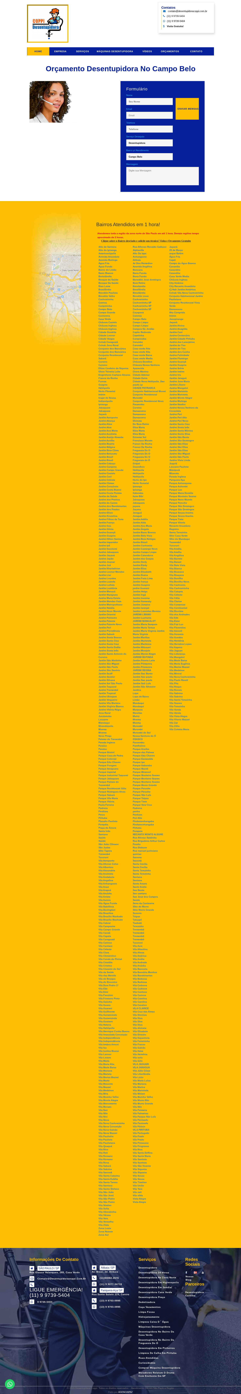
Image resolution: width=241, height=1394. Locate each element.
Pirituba (103, 818)
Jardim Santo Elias (179, 434)
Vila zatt (137, 1192)
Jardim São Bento (179, 437)
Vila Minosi (175, 673)
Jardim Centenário (179, 335)
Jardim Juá (105, 565)
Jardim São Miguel (109, 663)
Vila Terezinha (177, 706)
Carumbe (138, 342)
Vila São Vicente (142, 1166)
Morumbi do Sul (142, 732)
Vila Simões (105, 1205)
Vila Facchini (106, 995)
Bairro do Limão (107, 269)
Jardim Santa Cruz (109, 640)
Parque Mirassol (142, 772)
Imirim (102, 394)
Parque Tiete (140, 801)
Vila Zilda (104, 1225)
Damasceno (139, 411)
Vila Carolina (140, 998)
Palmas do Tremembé (110, 739)
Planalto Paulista (108, 821)
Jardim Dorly (140, 562)
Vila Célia (174, 598)
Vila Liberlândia (141, 1074)
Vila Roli (103, 1152)
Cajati (172, 260)
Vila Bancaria (140, 969)
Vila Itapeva (175, 647)
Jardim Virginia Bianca (111, 706)
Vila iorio (138, 1057)
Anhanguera (140, 256)
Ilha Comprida (177, 312)
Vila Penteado (140, 1120)
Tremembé (104, 854)
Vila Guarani (105, 1008)
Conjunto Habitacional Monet (149, 391)
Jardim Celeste (107, 480)
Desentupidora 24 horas (154, 1272)
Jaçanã (103, 414)
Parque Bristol (106, 752)
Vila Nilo (103, 1113)
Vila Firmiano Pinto (109, 998)
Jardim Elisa (139, 568)
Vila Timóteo (140, 1182)
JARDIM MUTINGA (143, 657)
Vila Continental (178, 608)
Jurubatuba (105, 716)
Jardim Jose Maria (179, 381)
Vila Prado (138, 1136)
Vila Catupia (176, 591)
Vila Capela (105, 936)
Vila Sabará (105, 1166)
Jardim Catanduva (143, 555)
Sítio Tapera (105, 850)
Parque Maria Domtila (181, 493)
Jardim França (106, 522)
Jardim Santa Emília (109, 647)
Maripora (138, 709)
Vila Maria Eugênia (179, 663)
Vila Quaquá (105, 1146)
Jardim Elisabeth (142, 571)
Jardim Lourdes (107, 578)
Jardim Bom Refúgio (144, 539)
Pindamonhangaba (143, 821)
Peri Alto (137, 818)
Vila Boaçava (176, 575)
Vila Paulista (105, 1139)
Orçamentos (170, 51)
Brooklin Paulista (108, 292)
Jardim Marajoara (108, 594)
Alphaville (138, 250)
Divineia (137, 420)
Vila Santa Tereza (108, 1182)
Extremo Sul (139, 437)
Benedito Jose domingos (147, 279)
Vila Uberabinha (107, 1212)
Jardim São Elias (178, 443)
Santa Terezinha (142, 870)
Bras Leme (104, 286)
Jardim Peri (105, 627)
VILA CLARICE (141, 1008)
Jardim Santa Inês (109, 650)
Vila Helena (105, 1024)
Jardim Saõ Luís (142, 683)
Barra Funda (140, 273)
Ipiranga (103, 404)
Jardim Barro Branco (144, 532)
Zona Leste (105, 1228)
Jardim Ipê (104, 545)
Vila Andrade (140, 962)
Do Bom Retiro (141, 424)
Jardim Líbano (177, 384)
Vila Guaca (104, 1005)
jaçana (136, 506)
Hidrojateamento (149, 1317)
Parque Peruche (142, 788)
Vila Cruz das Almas (144, 1011)
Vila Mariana (105, 1070)
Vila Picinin (139, 1126)
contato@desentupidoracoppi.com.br (187, 11)
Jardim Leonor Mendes (111, 571)
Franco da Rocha (108, 378)
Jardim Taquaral (107, 686)
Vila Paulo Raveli (178, 680)
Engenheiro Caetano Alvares (114, 375)
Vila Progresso (141, 1146)
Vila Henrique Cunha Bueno (114, 1031)
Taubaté (137, 923)
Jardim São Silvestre (144, 686)
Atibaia (137, 260)
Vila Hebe (138, 1051)
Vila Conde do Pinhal (110, 959)
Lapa (135, 693)
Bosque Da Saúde (109, 283)
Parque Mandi (140, 768)
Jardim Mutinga (178, 401)
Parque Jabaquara (109, 778)
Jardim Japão (106, 558)
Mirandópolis (106, 726)
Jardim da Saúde (108, 496)
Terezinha (138, 926)
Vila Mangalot (177, 657)
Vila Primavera (141, 1143)
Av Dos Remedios (142, 263)
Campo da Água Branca (182, 263)
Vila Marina (139, 1087)
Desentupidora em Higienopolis (159, 1282)
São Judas (104, 847)
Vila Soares (175, 703)
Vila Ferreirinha (141, 1041)
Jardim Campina (108, 466)
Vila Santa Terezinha (180, 699)
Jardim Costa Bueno (110, 489)
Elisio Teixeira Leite (109, 371)
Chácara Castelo (108, 322)
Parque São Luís (142, 795)
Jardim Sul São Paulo (110, 683)
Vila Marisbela (140, 1090)
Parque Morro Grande (145, 785)
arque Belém (176, 253)
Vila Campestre (107, 926)
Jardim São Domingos (181, 440)
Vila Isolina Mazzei (109, 1051)
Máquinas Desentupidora (115, 51)
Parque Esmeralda (143, 759)
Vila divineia (139, 1028)
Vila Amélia (175, 552)
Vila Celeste (105, 949)
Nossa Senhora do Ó (144, 736)
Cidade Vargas (107, 338)
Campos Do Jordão (143, 329)
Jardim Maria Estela (109, 598)
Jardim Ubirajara (108, 696)
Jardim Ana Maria (108, 430)
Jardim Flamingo (178, 358)
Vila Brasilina (106, 913)
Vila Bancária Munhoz (145, 972)
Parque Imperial (107, 772)
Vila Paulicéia (106, 1136)
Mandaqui (104, 722)
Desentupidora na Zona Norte (157, 1277)
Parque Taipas (141, 798)
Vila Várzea (105, 1215)
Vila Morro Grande (143, 1103)
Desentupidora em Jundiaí (155, 1287)
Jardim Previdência (109, 631)
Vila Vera (103, 1218)
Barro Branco (106, 273)
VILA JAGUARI (141, 1064)
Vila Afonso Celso (108, 864)
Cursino (103, 361)
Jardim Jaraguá (178, 378)
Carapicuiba (139, 338)
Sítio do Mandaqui (179, 539)
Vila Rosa (104, 1162)
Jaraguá (137, 512)
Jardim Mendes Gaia (110, 601)
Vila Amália (175, 548)
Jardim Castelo (107, 473)
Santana (103, 834)
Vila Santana (105, 1185)
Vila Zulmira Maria (179, 729)
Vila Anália (138, 959)
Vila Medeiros (106, 1090)
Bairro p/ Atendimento (137, 150)
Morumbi (138, 726)
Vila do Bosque (107, 978)
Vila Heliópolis (107, 1028)
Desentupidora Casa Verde (155, 1292)
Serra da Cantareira (143, 903)
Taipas (136, 916)
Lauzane (103, 719)
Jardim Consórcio (108, 486)
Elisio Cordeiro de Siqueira (113, 368)
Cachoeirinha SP (142, 302)
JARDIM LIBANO (142, 614)
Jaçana (137, 509)
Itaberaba (138, 493)
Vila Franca (139, 1044)
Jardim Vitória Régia (110, 709)
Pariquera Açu (177, 480)
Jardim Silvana (107, 680)
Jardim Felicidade (179, 355)
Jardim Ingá (139, 594)
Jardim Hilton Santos (110, 539)
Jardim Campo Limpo (145, 552)
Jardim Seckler (107, 677)
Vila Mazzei (105, 1087)
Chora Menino (141, 371)
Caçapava (138, 312)
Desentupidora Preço (152, 1297)
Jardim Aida (139, 522)
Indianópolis (106, 401)
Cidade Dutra (140, 378)
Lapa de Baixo (141, 696)
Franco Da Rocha (142, 443)
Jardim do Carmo (108, 503)
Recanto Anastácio (180, 526)
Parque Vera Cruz (142, 805)
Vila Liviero (105, 1057)
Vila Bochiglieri (107, 910)
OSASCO (138, 739)
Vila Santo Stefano (109, 1189)
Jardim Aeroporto (108, 417)
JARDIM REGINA (142, 670)
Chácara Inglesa (108, 325)
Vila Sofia (104, 1208)
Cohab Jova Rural (109, 345)
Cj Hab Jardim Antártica (182, 289)
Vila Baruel (175, 562)
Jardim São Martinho (110, 660)
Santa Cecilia (140, 864)
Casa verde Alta (141, 348)
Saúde (102, 837)
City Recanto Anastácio (182, 286)
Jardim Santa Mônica (181, 430)
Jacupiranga (176, 319)
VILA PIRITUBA (141, 1129)
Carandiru (174, 269)
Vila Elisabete (140, 1031)
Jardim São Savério (109, 670)
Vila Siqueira (140, 1169)
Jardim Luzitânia (108, 588)
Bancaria (138, 269)
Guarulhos (139, 466)
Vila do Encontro (108, 982)
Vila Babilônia (106, 906)
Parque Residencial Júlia (112, 788)
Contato (196, 51)
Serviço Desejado (135, 136)
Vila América (139, 955)
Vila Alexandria (107, 870)
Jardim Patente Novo (110, 624)
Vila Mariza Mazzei (109, 1077)
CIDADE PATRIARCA (144, 388)
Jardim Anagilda (178, 329)
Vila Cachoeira (177, 585)
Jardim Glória (106, 529)
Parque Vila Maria (108, 798)
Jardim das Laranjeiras (182, 342)
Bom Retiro (139, 283)
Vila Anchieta (106, 873)
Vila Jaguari (175, 650)
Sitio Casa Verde (178, 535)
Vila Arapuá (105, 890)
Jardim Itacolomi (108, 548)
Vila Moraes (105, 1106)
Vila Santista (140, 1159)
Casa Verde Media (179, 276)
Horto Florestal (107, 391)
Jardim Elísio (106, 512)
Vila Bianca (175, 568)
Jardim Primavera (142, 663)
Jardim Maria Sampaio (145, 624)
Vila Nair (103, 1110)
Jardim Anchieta (108, 434)
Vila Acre (137, 946)
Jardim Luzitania (142, 617)
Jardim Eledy (140, 565)
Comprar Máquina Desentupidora (159, 1367)
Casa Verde (105, 319)
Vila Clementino (107, 955)
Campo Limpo (140, 322)
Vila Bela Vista (177, 565)
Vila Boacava (176, 571)
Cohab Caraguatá (108, 342)
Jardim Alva (105, 427)
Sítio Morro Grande (143, 910)
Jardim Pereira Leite (144, 660)
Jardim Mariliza (141, 637)
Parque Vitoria (177, 522)
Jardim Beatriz (106, 443)
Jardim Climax (106, 483)
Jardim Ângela (141, 529)
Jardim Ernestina (108, 516)
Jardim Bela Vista (142, 535)
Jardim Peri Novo (178, 420)
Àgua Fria (104, 263)
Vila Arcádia (105, 893)
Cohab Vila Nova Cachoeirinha (186, 292)
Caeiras (103, 302)
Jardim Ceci (105, 476)
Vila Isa (103, 1047)
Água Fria (174, 256)
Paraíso (103, 745)
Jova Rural (104, 713)
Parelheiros (139, 745)
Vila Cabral (104, 923)
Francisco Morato (142, 440)
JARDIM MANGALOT (144, 621)
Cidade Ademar (141, 375)
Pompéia (103, 824)
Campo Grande (107, 312)
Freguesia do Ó (141, 460)
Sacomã (137, 860)
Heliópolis (104, 388)
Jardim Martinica (142, 644)
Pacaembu (138, 742)
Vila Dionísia (140, 1015)
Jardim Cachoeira (142, 545)
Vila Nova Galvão (108, 1129)
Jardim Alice (105, 424)
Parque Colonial (107, 759)
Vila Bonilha (176, 578)
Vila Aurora (105, 900)
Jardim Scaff (105, 673)
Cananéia (174, 266)
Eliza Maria (139, 427)
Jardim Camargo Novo (145, 548)
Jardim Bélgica (107, 447)
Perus (102, 814)
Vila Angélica (176, 555)
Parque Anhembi (178, 486)
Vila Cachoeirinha (179, 588)
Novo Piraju (105, 736)
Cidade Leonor (107, 335)
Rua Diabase (140, 847)
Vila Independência (109, 1038)
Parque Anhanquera (180, 483)
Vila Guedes (176, 637)
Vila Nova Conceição (110, 1126)
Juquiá (173, 463)
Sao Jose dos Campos (145, 896)
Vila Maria (104, 1061)
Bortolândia (105, 276)
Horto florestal (141, 483)
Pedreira (103, 808)
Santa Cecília (140, 867)
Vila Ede (103, 988)
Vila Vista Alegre (178, 716)
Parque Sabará (107, 795)
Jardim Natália (106, 608)
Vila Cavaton (140, 1005)
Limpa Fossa (147, 1312)
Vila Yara (137, 1189)
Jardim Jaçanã (107, 555)
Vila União (138, 1185)
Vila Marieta (105, 1074)
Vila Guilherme (107, 1011)
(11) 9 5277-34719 (111, 1284)
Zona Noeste (106, 1231)
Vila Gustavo (106, 1021)
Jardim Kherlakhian (109, 568)
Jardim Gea (105, 526)
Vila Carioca (105, 942)
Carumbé (138, 345)
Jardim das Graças (143, 558)
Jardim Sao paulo (142, 677)
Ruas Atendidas (149, 1358)
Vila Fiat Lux (176, 624)
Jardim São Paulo (108, 667)
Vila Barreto (175, 558)
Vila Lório (138, 1077)
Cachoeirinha (106, 299)
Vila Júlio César (141, 1070)
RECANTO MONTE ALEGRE (148, 834)
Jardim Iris (175, 375)
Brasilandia (139, 286)
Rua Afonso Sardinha (145, 837)
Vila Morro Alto (141, 1100)
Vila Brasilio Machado (111, 916)
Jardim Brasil (106, 457)
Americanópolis (107, 253)
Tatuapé (137, 919)
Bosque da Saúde (108, 279)
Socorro (137, 913)
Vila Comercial (177, 604)
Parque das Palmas (143, 752)
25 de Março (176, 250)
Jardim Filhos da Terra (111, 519)
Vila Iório (138, 1061)
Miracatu (174, 473)
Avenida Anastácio (109, 256)
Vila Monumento (108, 1103)
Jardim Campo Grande (111, 470)
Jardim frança (140, 581)
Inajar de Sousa (107, 398)
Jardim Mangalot (178, 388)
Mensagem (132, 164)
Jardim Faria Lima (143, 578)
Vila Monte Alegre (108, 1100)
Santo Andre (140, 887)
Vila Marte (104, 1080)
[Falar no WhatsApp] (10, 1384)
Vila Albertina (106, 867)
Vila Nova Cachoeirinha (112, 1123)
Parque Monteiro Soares (146, 775)
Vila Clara (104, 952)
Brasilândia (105, 289)
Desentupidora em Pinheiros (157, 1348)
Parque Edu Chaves (109, 762)
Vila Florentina (177, 627)
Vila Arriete (104, 896)
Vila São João (106, 1192)
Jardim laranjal (141, 608)
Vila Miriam (139, 1093)
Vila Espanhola (141, 1038)
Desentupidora (148, 1267)
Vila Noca (104, 1120)
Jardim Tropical (107, 693)
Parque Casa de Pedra (111, 755)
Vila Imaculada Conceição (113, 1034)
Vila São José (106, 1195)
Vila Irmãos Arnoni (109, 1044)
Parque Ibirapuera (108, 768)
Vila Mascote (106, 1084)
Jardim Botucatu (108, 453)
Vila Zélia (174, 726)
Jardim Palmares (108, 617)
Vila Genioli (175, 631)
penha (136, 811)
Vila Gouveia (176, 634)
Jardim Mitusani (142, 647)
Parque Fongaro (108, 765)
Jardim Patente (107, 621)
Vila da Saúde (106, 972)
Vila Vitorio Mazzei (179, 719)
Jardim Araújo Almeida (111, 437)
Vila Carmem (105, 946)
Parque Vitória (106, 801)
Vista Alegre (139, 1198)
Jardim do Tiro (177, 345)
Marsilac (137, 713)
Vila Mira (103, 1093)
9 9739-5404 (44, 1302)
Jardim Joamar (107, 562)
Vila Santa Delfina (142, 1152)
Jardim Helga (140, 591)
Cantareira (104, 315)
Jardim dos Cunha (179, 352)
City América (176, 283)
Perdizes (103, 811)
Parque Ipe (139, 762)
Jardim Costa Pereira (110, 493)
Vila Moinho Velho (109, 1097)
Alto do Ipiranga (108, 250)
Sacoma (137, 857)
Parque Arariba (141, 749)
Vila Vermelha (106, 1221)
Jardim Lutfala (107, 585)
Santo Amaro (140, 883)
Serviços (82, 51)
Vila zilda (138, 1195)
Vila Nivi (103, 1116)
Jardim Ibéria (176, 368)
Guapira (103, 384)
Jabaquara (104, 407)
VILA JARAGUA (141, 1067)
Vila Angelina (106, 880)
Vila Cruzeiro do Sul (109, 969)
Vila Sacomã (105, 1172)
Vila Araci (104, 887)
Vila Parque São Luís (144, 1116)
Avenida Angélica (142, 266)
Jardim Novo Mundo (110, 611)
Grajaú (136, 463)
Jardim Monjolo (141, 650)
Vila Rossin (175, 690)
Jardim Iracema (141, 598)
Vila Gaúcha (105, 1001)
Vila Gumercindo (108, 1015)
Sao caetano (140, 893)
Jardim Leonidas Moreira (147, 611)
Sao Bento (138, 890)
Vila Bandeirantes (142, 975)
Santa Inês (104, 831)
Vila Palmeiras (140, 1113)
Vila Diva (137, 1018)
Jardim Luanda (107, 581)
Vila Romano (106, 1156)
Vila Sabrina (105, 1169)
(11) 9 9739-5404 (176, 21)
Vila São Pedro (107, 1198)
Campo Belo (105, 309)
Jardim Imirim (176, 371)
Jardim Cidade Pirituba (182, 338)
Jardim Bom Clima (109, 450)
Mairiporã (174, 470)
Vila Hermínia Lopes (180, 644)
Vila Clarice (175, 601)
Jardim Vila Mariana (109, 703)
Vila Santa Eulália (108, 1179)
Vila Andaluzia (106, 877)
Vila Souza (138, 1175)
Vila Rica (103, 1149)
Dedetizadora (147, 1302)
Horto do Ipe (140, 480)
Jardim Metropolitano (110, 604)
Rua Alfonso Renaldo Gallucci (149, 247)
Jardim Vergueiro (108, 699)
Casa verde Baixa (142, 355)
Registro (174, 529)
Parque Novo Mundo (180, 499)
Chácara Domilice (142, 361)
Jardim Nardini (177, 404)
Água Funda (105, 266)
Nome (129, 95)
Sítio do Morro (141, 906)
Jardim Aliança (107, 420)
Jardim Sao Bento (143, 673)
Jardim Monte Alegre (144, 654)
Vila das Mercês (107, 975)
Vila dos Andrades (179, 614)
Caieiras (137, 315)
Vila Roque (175, 686)
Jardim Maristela (142, 640)
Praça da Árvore (107, 827)
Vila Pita (173, 683)
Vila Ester (174, 621)
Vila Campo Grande (109, 929)
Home (38, 51)
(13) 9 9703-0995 (110, 1307)
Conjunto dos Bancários (112, 348)
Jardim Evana (140, 575)
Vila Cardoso (140, 992)
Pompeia (137, 831)
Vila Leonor (105, 1054)
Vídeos (147, 51)
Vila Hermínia (140, 1054)
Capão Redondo (142, 332)
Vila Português (141, 1133)
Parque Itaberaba (142, 765)
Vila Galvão (139, 1047)
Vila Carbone (140, 985)
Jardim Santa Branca (110, 637)
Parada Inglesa (107, 742)
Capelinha (138, 335)
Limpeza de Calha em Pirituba (158, 1353)
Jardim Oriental (107, 614)
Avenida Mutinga (108, 260)
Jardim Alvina (176, 325)
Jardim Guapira (107, 535)
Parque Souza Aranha (181, 512)
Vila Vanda (175, 709)
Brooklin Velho (107, 296)
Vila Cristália (105, 962)
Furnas (102, 381)
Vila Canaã (104, 933)
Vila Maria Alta (106, 1064)
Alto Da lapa (139, 253)
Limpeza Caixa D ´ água (154, 1321)
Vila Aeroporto (106, 860)
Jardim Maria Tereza (144, 627)
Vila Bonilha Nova (179, 581)
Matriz (136, 716)
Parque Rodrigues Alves (112, 791)
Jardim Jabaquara (109, 552)
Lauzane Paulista (179, 466)
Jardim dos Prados (109, 509)
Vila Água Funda (108, 903)
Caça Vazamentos (150, 1307)
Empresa (60, 51)
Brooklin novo (141, 296)
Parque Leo (175, 489)
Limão (136, 699)
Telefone (130, 122)
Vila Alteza (138, 952)
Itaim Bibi (138, 496)
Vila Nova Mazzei (108, 1133)
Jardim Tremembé (108, 690)
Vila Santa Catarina (109, 1175)
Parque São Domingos (181, 506)
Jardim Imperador (108, 542)
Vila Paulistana (107, 1143)
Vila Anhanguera (108, 883)
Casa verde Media (143, 358)
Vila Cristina (105, 965)
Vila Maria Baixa (107, 1067)
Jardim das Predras (109, 499)
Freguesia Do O (141, 450)
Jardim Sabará (106, 634)
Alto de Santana (107, 247)
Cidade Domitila (107, 332)
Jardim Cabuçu (107, 463)
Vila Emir (103, 992)
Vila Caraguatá (107, 939)
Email (129, 109)
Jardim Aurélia (106, 440)
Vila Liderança (177, 654)
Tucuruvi (103, 857)
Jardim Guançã (107, 532)
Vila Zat (173, 722)
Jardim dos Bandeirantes (113, 506)
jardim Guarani (141, 588)
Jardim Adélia (140, 519)
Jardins (137, 690)
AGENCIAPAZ (125, 1392)
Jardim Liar (105, 575)
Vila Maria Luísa (142, 1080)
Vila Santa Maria (142, 1156)
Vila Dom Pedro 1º (108, 985)
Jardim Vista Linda (179, 460)
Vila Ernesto (139, 1034)
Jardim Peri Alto (178, 417)
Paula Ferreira (106, 805)
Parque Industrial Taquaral (113, 775)
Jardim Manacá (107, 591)
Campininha (105, 306)
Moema (103, 729)
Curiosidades (147, 1363)
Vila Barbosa (140, 978)
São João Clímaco (109, 844)
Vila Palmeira (140, 1110)
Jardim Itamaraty (142, 601)
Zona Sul (104, 1234)
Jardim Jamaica (141, 604)
